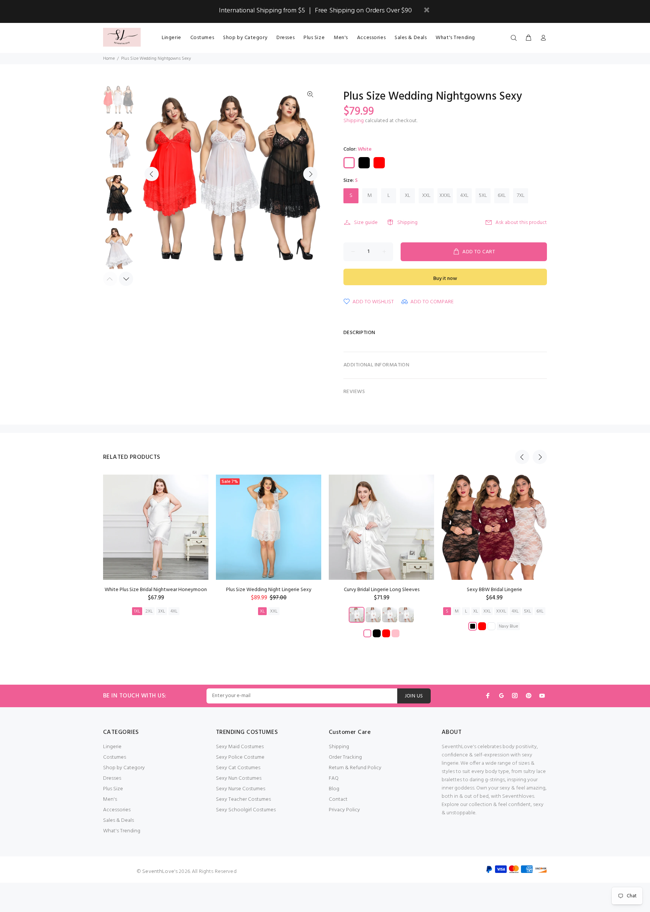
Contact (338, 799)
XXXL (445, 195)
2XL (149, 611)
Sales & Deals (118, 820)
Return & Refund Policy (355, 768)
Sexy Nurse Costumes (240, 789)
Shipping (353, 120)
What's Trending (121, 831)
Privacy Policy (344, 810)
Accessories (117, 810)
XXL (426, 195)
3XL (161, 611)
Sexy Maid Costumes (240, 747)
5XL (483, 195)
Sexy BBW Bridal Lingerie (494, 589)
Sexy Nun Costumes (238, 778)
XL (407, 195)
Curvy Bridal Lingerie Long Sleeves (381, 589)
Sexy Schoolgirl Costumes (246, 810)
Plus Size (113, 789)
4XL (464, 195)
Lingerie (112, 747)
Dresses (112, 778)
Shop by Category (124, 768)
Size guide (366, 222)
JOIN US (414, 696)
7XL (521, 195)
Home (109, 58)
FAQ (334, 778)
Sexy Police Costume (240, 757)
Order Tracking (345, 757)
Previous (151, 174)
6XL (502, 195)
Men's (110, 799)
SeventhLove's (160, 871)
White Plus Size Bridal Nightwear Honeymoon (156, 589)
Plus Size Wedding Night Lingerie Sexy (268, 589)
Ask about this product (521, 222)
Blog (334, 789)
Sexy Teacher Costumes (243, 799)
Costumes (114, 757)
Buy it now (445, 278)
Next (310, 174)
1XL (137, 611)
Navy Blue (508, 626)
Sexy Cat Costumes (238, 768)
